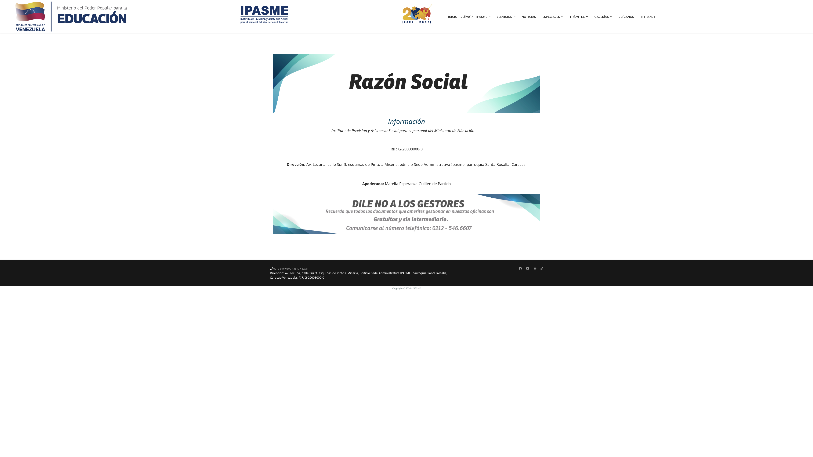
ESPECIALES (551, 16)
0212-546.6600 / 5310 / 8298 (290, 268)
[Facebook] (520, 268)
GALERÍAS (601, 16)
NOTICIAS (529, 16)
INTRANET (647, 16)
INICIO (452, 16)
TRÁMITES (577, 16)
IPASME (481, 16)
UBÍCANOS (626, 16)
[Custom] (542, 268)
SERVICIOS (504, 16)
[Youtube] (528, 268)
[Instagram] (535, 268)
